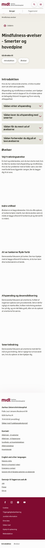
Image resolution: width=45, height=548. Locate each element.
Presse (4, 487)
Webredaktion (8, 533)
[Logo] (12, 4)
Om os (4, 490)
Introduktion (9, 60)
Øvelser (24, 60)
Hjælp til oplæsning (10, 529)
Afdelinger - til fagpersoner (11, 438)
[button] (34, 4)
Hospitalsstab (6, 449)
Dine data (6, 521)
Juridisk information (10, 516)
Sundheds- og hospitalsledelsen (13, 442)
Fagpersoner (33, 11)
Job (3, 483)
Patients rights (7, 461)
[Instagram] (11, 502)
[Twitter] (18, 502)
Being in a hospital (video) (11, 464)
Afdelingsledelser (8, 446)
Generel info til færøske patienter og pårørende (18, 472)
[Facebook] (5, 502)
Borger (12, 11)
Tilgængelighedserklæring (12, 512)
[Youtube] (24, 502)
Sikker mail (7, 525)
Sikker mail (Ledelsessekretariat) (15, 423)
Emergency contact (8, 468)
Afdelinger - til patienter (10, 435)
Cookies (5, 508)
